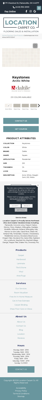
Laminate (21, 263)
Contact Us (21, 121)
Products (20, 35)
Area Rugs (21, 276)
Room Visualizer (21, 293)
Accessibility (21, 388)
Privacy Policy (21, 391)
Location (21, 334)
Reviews (21, 338)
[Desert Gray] (17, 105)
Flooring (9, 35)
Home (4, 35)
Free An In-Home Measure (21, 297)
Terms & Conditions (21, 394)
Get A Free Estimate (21, 301)
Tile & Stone (21, 268)
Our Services (21, 289)
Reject (27, 206)
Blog (21, 330)
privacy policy (24, 197)
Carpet (21, 255)
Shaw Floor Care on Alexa (21, 309)
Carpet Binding (21, 305)
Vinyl (21, 272)
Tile (15, 35)
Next (38, 104)
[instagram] (30, 12)
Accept (15, 206)
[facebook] (26, 12)
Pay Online (10, 11)
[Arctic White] (8, 105)
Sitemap (21, 396)
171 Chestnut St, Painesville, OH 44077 (22, 3)
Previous (3, 104)
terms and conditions (18, 199)
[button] (21, 369)
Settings (21, 210)
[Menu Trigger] (39, 8)
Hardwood (21, 259)
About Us (21, 322)
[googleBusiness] (34, 12)
